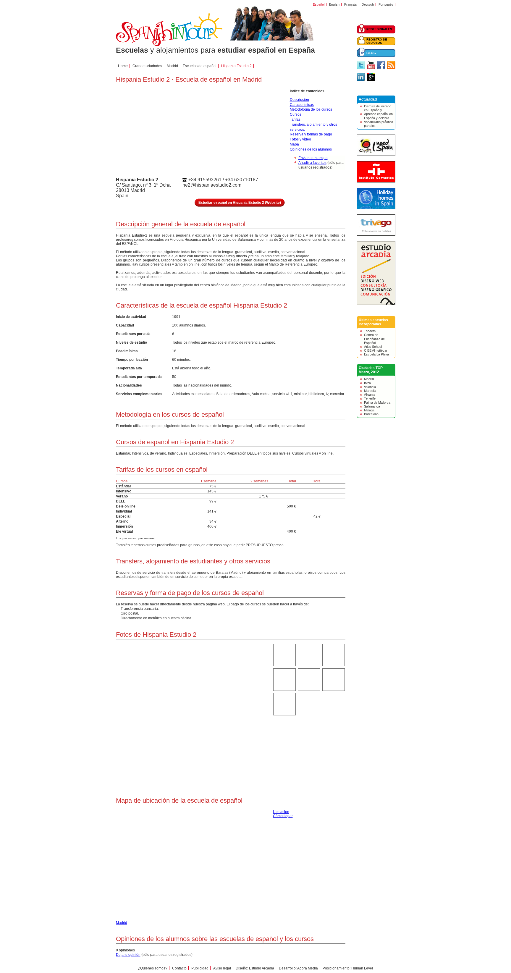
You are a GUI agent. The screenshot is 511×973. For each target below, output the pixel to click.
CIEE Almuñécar (375, 350)
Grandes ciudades (147, 66)
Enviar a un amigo (313, 158)
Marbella (370, 390)
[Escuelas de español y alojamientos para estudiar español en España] (169, 45)
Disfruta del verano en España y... (377, 108)
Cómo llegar (283, 816)
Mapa (294, 144)
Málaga (369, 410)
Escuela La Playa (376, 354)
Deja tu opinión (128, 955)
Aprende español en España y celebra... (378, 115)
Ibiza (367, 383)
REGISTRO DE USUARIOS (376, 41)
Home (123, 66)
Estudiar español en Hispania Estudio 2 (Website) (239, 203)
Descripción (299, 100)
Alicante (369, 394)
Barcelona (371, 414)
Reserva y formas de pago (311, 134)
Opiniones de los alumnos (311, 149)
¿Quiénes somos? (152, 968)
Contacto (179, 968)
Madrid (369, 379)
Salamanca (372, 406)
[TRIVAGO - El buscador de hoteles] (376, 234)
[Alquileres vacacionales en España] (376, 208)
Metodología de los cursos (311, 109)
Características (302, 105)
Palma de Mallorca (377, 402)
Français (350, 4)
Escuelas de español (199, 66)
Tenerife (370, 398)
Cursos (295, 114)
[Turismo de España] (376, 155)
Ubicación (281, 812)
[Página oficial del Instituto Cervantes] (376, 181)
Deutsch (368, 4)
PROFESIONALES (379, 29)
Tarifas (295, 119)
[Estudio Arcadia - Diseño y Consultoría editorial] (376, 304)
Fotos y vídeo (300, 139)
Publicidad (199, 968)
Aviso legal (222, 968)
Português (386, 4)
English (334, 4)
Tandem (370, 331)
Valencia (370, 387)
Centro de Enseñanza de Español (374, 338)
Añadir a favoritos (312, 163)
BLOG (371, 53)
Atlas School (373, 346)
